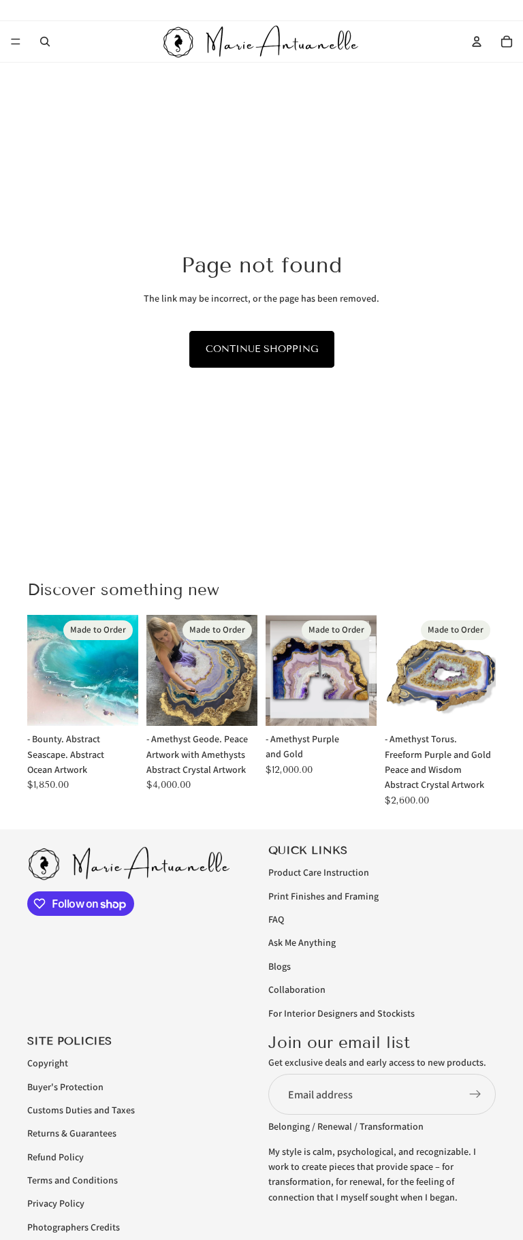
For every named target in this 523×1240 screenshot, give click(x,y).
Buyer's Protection (65, 1087)
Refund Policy (55, 1157)
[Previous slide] (42, 671)
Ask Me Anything (302, 942)
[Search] (45, 42)
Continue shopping (262, 349)
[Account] (477, 42)
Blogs (279, 966)
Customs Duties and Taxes (81, 1110)
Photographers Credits (73, 1227)
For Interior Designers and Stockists (341, 1013)
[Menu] (15, 41)
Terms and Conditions (72, 1180)
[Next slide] (123, 671)
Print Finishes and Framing (323, 896)
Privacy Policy (55, 1204)
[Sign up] (475, 1094)
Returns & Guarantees (71, 1133)
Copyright (47, 1063)
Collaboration (297, 989)
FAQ (276, 919)
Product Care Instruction (318, 872)
